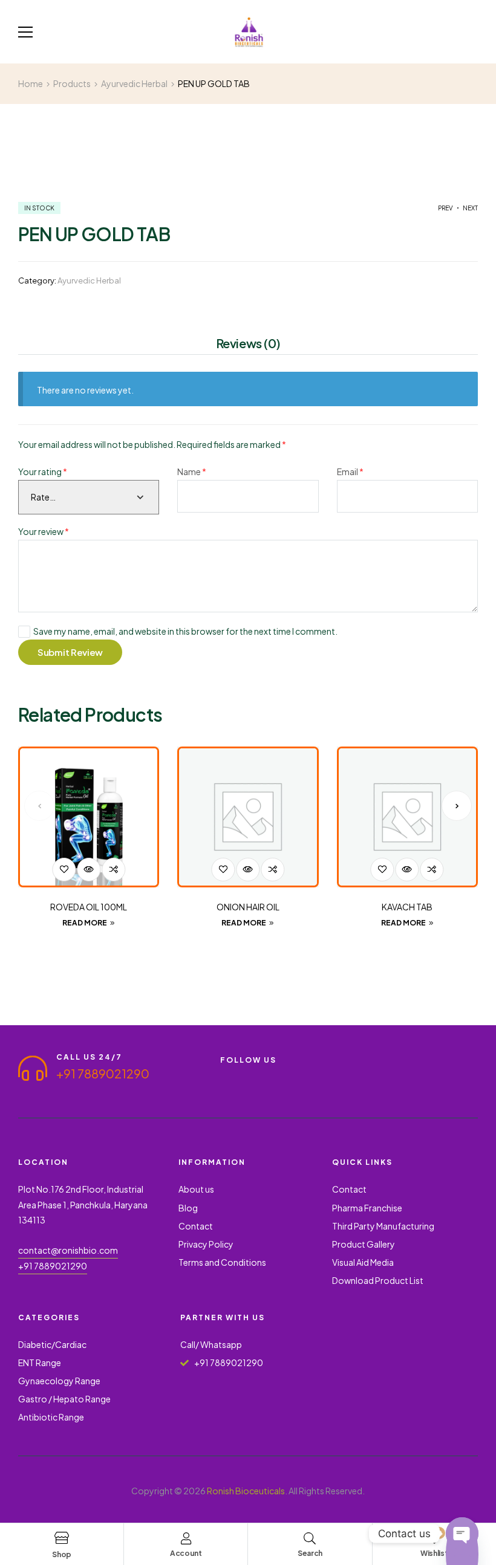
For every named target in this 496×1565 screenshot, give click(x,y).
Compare (113, 869)
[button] (39, 806)
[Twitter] (268, 1076)
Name (191, 471)
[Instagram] (290, 1076)
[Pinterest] (312, 1076)
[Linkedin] (225, 1085)
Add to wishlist (64, 869)
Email (350, 471)
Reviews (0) (248, 343)
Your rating (42, 471)
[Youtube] (247, 1076)
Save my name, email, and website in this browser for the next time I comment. (185, 631)
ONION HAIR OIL (248, 906)
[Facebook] (225, 1076)
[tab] (248, 345)
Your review (43, 531)
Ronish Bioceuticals (246, 1490)
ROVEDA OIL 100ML (88, 906)
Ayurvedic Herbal (89, 280)
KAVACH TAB (407, 906)
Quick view (88, 869)
